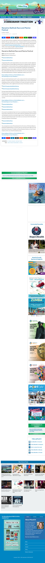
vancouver (13, 141)
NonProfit (3, 17)
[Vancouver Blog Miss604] (22, 5)
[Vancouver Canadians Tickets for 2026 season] (23, 21)
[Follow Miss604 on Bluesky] (40, 17)
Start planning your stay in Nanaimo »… (10, 76)
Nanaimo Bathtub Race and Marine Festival (16, 29)
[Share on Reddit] (21, 37)
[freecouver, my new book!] (12, 550)
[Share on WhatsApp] (26, 37)
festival (11, 142)
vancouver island (19, 141)
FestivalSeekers (16, 142)
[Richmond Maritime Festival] (36, 193)
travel (10, 141)
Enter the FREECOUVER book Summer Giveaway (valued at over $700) (18, 175)
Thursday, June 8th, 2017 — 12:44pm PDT (9, 33)
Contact (30, 17)
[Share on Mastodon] (34, 37)
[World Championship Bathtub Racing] (10, 86)
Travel (13, 17)
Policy (26, 549)
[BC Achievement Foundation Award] (36, 328)
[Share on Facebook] (4, 37)
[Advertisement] (19, 158)
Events (19, 17)
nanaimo (21, 142)
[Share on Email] (17, 37)
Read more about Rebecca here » (32, 536)
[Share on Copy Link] (30, 37)
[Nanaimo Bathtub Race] (7, 57)
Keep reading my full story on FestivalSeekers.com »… (13, 74)
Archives (41, 516)
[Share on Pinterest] (8, 37)
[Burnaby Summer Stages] (36, 268)
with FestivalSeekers (19, 46)
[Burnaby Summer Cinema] (36, 413)
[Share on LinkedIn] (12, 37)
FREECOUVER (23, 15)
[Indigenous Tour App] (36, 246)
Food (9, 17)
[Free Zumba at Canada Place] (36, 307)
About (24, 17)
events (9, 142)
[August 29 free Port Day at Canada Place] (36, 395)
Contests (34, 516)
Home (26, 541)
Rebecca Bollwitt (6, 32)
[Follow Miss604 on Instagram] (42, 17)
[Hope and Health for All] (36, 232)
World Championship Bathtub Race (13, 45)
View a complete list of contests (18, 178)
